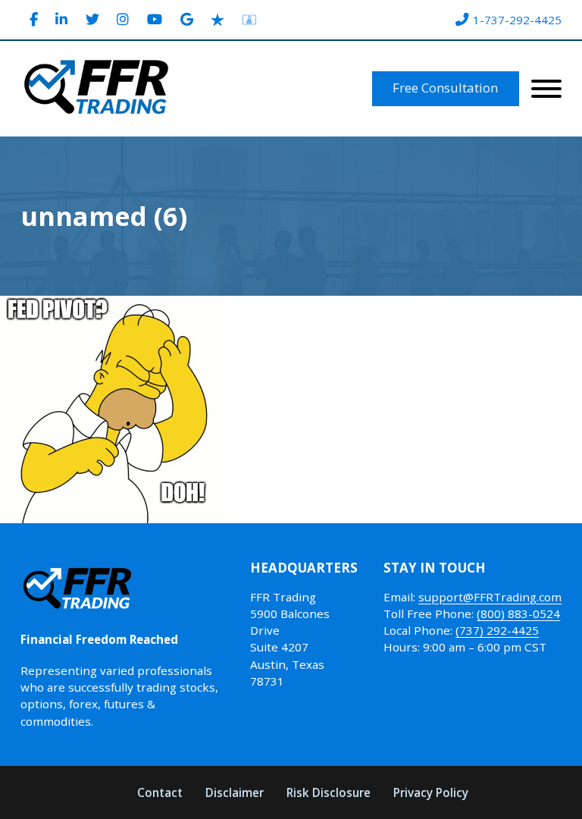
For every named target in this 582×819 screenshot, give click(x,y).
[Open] (546, 89)
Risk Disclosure (328, 792)
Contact (160, 792)
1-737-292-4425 (517, 19)
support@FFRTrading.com (490, 596)
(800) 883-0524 (518, 613)
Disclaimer (234, 792)
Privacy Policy (430, 792)
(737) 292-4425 (497, 630)
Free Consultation (445, 87)
